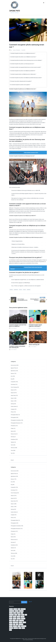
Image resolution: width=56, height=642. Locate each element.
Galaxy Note (13, 395)
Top (11, 453)
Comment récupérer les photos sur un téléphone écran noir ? (23, 53)
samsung (28, 289)
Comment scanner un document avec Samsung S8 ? (17, 347)
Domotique (13, 384)
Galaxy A (12, 389)
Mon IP (30, 601)
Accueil (12, 460)
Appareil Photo (14, 368)
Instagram (13, 409)
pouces (24, 622)
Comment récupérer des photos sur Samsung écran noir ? (22, 63)
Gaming (12, 403)
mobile (14, 620)
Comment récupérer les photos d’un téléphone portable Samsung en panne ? (26, 77)
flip (25, 614)
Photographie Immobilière (16, 420)
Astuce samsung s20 (34, 344)
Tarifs (12, 444)
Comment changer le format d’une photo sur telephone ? (17, 325)
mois (17, 620)
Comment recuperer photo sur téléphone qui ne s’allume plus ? (23, 74)
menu (10, 620)
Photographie (13, 417)
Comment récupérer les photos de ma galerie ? (20, 84)
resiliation (21, 624)
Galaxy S (12, 398)
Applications (13, 370)
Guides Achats (13, 406)
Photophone (18, 50)
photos (20, 289)
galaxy (11, 616)
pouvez (24, 289)
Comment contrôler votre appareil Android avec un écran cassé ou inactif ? (26, 67)
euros (19, 614)
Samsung (12, 436)
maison (14, 618)
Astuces (14, 50)
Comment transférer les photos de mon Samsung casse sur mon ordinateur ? (26, 60)
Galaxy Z (12, 400)
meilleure (23, 618)
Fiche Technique (14, 387)
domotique (11, 614)
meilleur (18, 618)
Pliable (12, 428)
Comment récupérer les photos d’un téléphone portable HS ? (23, 70)
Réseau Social (13, 433)
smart (19, 626)
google (18, 616)
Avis (12, 376)
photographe (15, 622)
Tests (12, 450)
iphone (11, 618)
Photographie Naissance (15, 422)
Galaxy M (12, 392)
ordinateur (16, 289)
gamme (14, 616)
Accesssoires (13, 365)
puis (17, 624)
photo (11, 622)
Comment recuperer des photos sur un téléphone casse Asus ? (23, 56)
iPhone (12, 411)
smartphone (24, 626)
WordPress (31, 639)
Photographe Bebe (14, 414)
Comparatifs (13, 381)
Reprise (12, 431)
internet (22, 616)
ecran (16, 614)
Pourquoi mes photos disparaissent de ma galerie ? (21, 81)
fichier (23, 614)
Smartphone (13, 439)
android (11, 289)
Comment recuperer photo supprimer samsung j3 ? (35, 325)
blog (12, 378)
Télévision (13, 447)
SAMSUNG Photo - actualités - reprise (21, 638)
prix (14, 624)
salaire (11, 626)
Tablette (12, 442)
